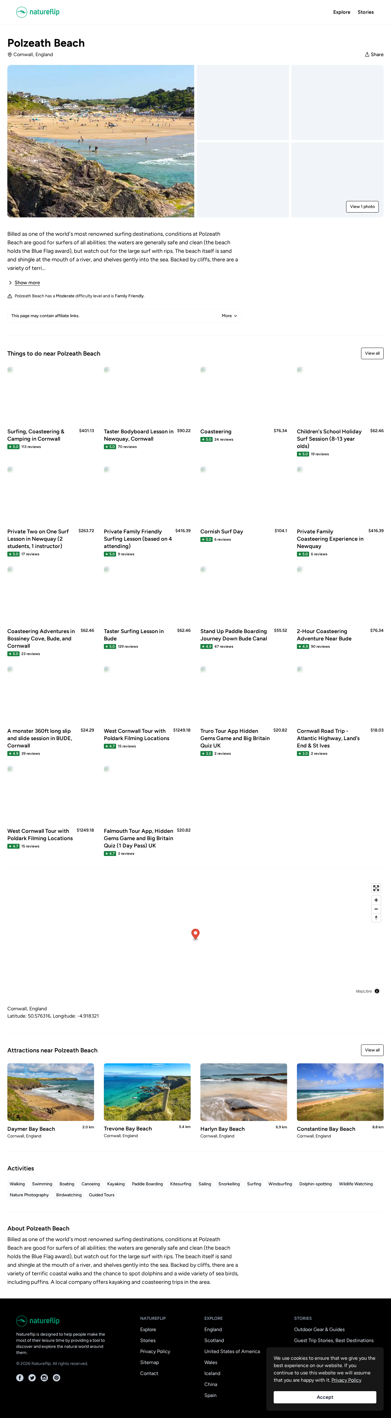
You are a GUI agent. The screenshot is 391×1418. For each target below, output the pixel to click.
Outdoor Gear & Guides (319, 1329)
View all (372, 353)
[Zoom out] (376, 908)
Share (377, 54)
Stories (366, 12)
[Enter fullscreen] (376, 888)
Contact (149, 1373)
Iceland (212, 1373)
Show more (27, 282)
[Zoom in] (376, 900)
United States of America (232, 1351)
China (210, 1384)
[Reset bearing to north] (376, 917)
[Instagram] (44, 1377)
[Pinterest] (56, 1377)
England (213, 1329)
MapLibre (364, 991)
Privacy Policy (155, 1351)
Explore (341, 12)
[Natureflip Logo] (46, 12)
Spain (210, 1395)
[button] (196, 935)
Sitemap (149, 1362)
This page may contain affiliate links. (121, 315)
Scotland (214, 1340)
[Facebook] (20, 1377)
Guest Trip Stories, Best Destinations (334, 1340)
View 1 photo (362, 206)
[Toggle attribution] (377, 991)
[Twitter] (32, 1377)
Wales (210, 1362)
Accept (325, 1397)
